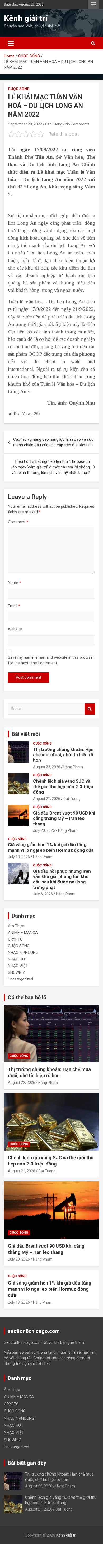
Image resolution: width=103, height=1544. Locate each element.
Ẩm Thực (16, 926)
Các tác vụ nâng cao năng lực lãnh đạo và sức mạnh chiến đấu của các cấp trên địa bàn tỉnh (53, 442)
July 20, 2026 (44, 830)
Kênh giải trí (26, 18)
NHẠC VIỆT (18, 965)
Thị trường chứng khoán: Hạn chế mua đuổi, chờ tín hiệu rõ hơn (63, 755)
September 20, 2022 (25, 124)
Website (15, 629)
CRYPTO (15, 939)
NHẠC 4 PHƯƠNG (23, 952)
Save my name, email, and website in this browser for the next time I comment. (51, 660)
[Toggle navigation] (11, 43)
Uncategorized (20, 979)
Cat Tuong (53, 124)
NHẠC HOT (17, 959)
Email (14, 605)
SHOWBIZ (16, 972)
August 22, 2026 (46, 767)
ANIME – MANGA (23, 932)
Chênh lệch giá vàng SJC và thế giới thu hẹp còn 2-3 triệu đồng (63, 786)
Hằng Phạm (73, 767)
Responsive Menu (93, 4)
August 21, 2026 (46, 798)
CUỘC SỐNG (19, 89)
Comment (18, 521)
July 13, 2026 (19, 857)
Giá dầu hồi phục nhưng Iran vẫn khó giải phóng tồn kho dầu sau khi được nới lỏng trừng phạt (62, 879)
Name (14, 582)
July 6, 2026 (43, 894)
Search (90, 709)
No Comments (77, 124)
